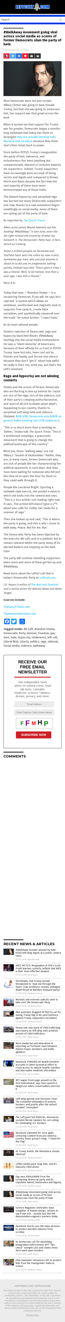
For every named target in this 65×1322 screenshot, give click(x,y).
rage (43, 641)
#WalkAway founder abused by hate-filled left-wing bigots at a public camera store (38, 952)
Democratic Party (14, 633)
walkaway (39, 645)
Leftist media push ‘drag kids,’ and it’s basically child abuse (36, 1165)
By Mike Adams (34, 1186)
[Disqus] (32, 804)
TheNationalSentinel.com (19, 613)
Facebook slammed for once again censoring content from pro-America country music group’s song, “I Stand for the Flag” (38, 1137)
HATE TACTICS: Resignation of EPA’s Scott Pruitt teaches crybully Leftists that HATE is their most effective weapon (38, 968)
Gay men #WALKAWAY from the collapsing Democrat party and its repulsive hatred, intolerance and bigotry (38, 1179)
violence (26, 645)
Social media (11, 645)
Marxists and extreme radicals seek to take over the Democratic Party (37, 1001)
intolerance (39, 637)
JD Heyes (24, 50)
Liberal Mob (10, 641)
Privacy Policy (32, 1315)
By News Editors (35, 993)
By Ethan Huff (33, 959)
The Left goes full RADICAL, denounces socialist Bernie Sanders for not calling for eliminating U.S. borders (37, 1120)
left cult (52, 637)
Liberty (24, 641)
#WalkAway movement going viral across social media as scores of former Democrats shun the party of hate (38, 1195)
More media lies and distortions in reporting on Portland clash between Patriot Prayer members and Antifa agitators (36, 1048)
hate (13, 637)
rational (53, 641)
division (32, 633)
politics (34, 641)
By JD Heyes (33, 975)
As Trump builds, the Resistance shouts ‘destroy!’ (37, 1153)
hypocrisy (24, 637)
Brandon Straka (44, 629)
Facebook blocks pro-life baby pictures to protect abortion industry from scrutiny (38, 1229)
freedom (43, 633)
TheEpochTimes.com (16, 606)
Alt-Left (28, 629)
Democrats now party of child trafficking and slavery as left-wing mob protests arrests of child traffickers (38, 1030)
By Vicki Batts (34, 1074)
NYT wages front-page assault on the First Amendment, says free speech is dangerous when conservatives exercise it (38, 1084)
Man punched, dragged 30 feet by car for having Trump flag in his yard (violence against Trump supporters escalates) (38, 1015)
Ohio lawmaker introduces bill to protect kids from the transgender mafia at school (38, 1263)
